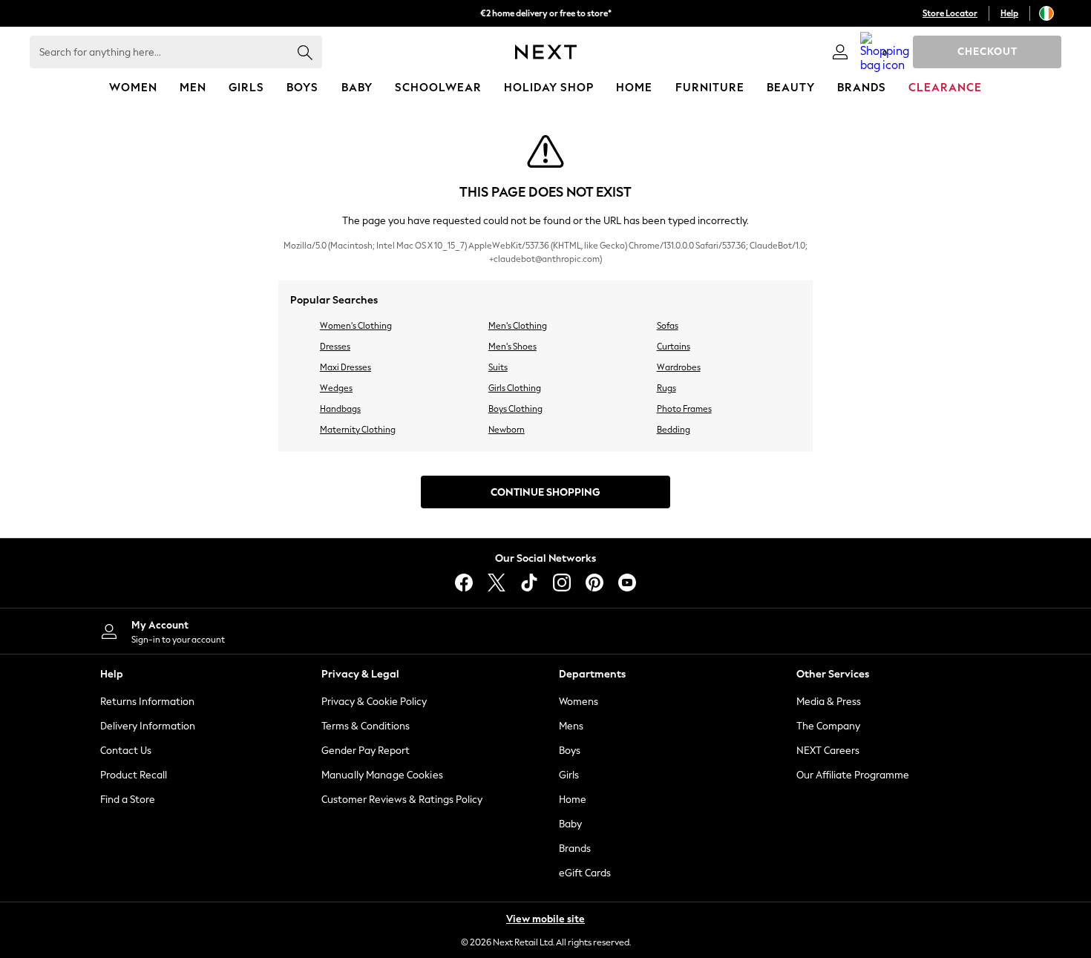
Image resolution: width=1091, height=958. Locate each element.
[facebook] (464, 582)
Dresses (335, 346)
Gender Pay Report (365, 750)
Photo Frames (684, 409)
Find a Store (127, 799)
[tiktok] (529, 582)
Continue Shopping (545, 492)
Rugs (666, 388)
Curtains (673, 346)
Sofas (667, 326)
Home (572, 799)
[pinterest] (594, 582)
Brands (575, 848)
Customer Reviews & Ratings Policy (401, 799)
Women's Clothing (356, 326)
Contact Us (125, 750)
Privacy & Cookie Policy (374, 701)
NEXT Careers (827, 750)
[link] (840, 52)
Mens (571, 726)
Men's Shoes (512, 346)
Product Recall (133, 775)
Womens (578, 701)
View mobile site (545, 919)
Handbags (340, 409)
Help (1009, 13)
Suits (498, 367)
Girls (569, 775)
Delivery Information (147, 726)
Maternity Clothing (358, 429)
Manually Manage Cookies (382, 775)
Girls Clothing (514, 388)
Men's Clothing (517, 326)
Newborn (506, 429)
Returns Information (147, 701)
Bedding (673, 429)
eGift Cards (585, 873)
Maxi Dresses (345, 367)
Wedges (336, 388)
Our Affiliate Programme (852, 775)
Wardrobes (679, 367)
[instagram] (562, 582)
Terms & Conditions (365, 726)
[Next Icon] (546, 52)
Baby (570, 824)
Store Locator (950, 13)
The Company (828, 726)
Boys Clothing (515, 409)
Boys (569, 750)
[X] (496, 582)
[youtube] (627, 582)
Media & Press (828, 701)
